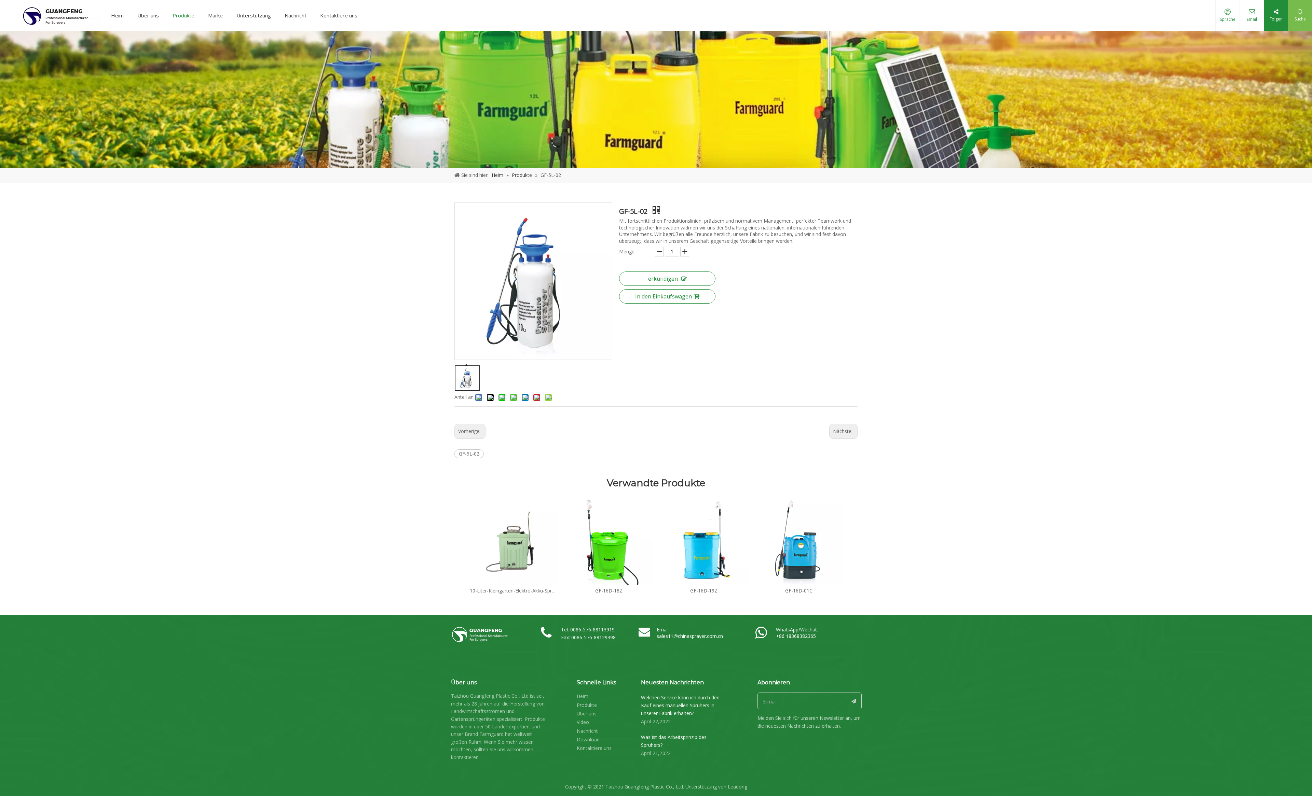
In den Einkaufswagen (663, 296)
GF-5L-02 (469, 453)
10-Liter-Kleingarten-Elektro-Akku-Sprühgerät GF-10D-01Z (514, 590)
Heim (117, 15)
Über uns (148, 15)
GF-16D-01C (798, 590)
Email (1252, 19)
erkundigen (663, 278)
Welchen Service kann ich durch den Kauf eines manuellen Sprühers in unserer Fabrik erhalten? (680, 705)
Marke (215, 15)
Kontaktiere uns (338, 15)
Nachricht (295, 15)
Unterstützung (253, 15)
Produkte (183, 15)
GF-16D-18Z (609, 590)
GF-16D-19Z (704, 590)
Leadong (737, 786)
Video (583, 722)
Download (588, 739)
